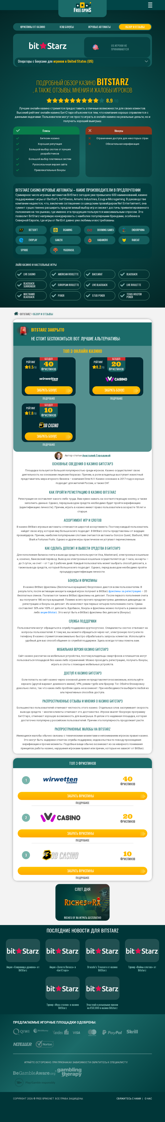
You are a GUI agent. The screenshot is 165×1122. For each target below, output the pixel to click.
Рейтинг (30, 362)
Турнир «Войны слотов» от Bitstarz (142, 968)
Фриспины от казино (32, 27)
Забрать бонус (47, 390)
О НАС (148, 1098)
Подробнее (49, 398)
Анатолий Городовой (96, 455)
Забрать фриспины (80, 796)
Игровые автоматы (99, 27)
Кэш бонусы (67, 27)
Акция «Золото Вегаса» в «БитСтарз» (63, 968)
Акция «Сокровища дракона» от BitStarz (22, 968)
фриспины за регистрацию (124, 591)
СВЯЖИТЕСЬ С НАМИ (129, 1098)
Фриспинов (48, 369)
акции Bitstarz (48, 612)
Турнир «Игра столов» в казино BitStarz (62, 1006)
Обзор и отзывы (135, 27)
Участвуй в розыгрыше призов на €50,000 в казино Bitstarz (102, 1006)
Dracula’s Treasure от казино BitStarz (102, 968)
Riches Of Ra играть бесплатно (82, 917)
